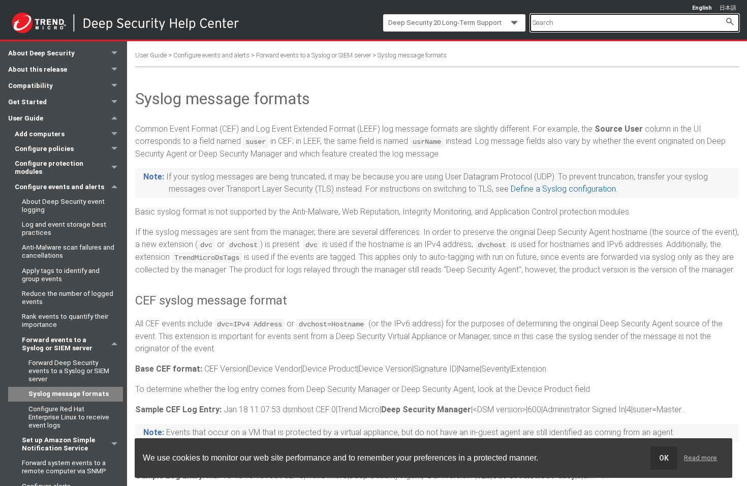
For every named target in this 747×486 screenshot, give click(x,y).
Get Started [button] (27, 102)
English (702, 8)
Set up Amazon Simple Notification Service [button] (58, 444)
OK (664, 458)
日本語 (728, 8)
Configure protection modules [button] (49, 167)
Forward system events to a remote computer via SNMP (64, 467)
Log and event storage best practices (64, 228)
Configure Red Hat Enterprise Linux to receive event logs (68, 417)
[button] (730, 21)
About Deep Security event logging (63, 206)
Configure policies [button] (44, 149)
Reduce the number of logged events (67, 298)
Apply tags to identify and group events (61, 275)
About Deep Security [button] (41, 53)
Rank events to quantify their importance (65, 320)
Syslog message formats (68, 394)
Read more (700, 458)
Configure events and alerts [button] (59, 187)
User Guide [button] (25, 118)
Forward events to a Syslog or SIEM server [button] (57, 344)
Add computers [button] (40, 134)
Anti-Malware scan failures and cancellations (68, 251)
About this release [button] (37, 69)
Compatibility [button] (30, 85)
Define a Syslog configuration (563, 189)
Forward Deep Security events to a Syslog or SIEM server (68, 371)
